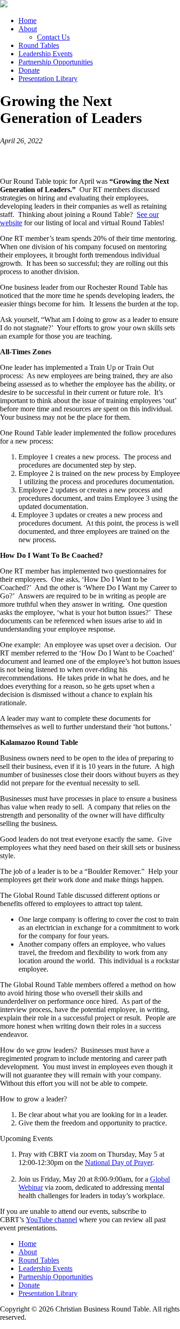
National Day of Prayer (118, 1162)
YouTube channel (51, 1220)
